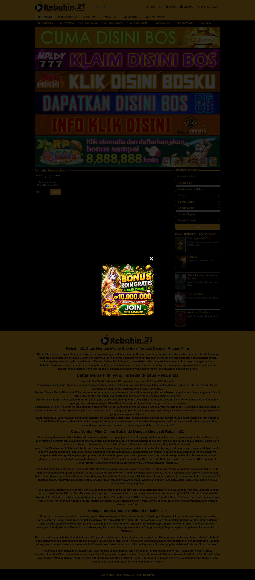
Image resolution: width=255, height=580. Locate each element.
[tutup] (151, 259)
